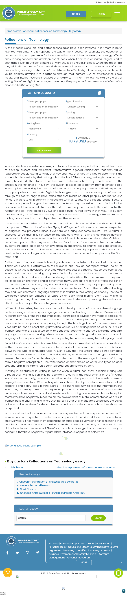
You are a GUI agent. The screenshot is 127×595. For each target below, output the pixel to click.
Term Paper (88, 543)
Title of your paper (37, 112)
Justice (91, 554)
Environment (68, 554)
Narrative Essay (107, 547)
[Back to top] (118, 561)
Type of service (74, 101)
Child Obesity (28, 489)
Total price (83, 138)
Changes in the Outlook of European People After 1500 (52, 493)
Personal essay (57, 547)
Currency (32, 134)
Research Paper (69, 543)
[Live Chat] (118, 573)
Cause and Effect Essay (82, 547)
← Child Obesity (14, 467)
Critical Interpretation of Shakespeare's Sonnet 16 (48, 481)
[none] (117, 12)
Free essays (14, 31)
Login (101, 14)
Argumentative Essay (61, 550)
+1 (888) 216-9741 (114, 2)
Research (84, 557)
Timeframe (72, 123)
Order (76, 14)
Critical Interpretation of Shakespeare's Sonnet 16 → (87, 467)
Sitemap (54, 543)
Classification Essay (87, 550)
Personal (72, 557)
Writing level (33, 123)
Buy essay (75, 31)
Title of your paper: (37, 101)
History (81, 554)
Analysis (28, 31)
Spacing (70, 112)
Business (54, 554)
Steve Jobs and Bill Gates (35, 485)
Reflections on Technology (51, 31)
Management (57, 557)
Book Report (103, 543)
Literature (103, 554)
